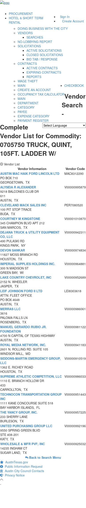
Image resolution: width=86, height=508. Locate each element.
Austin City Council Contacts (23, 471)
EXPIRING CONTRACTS (43, 72)
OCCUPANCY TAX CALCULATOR (41, 94)
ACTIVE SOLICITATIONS (44, 50)
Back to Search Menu (44, 457)
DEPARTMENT (28, 103)
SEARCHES (34, 37)
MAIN (21, 85)
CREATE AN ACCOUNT (34, 90)
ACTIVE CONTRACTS (42, 68)
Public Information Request (23, 466)
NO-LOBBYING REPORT (35, 41)
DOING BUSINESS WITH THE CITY (43, 28)
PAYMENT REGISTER (33, 120)
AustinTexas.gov (16, 462)
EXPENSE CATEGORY (33, 116)
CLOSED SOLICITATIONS (44, 55)
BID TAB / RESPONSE (42, 59)
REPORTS (33, 76)
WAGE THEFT (28, 81)
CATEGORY (26, 107)
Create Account (73, 21)
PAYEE (22, 112)
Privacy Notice (14, 475)
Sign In (65, 16)
